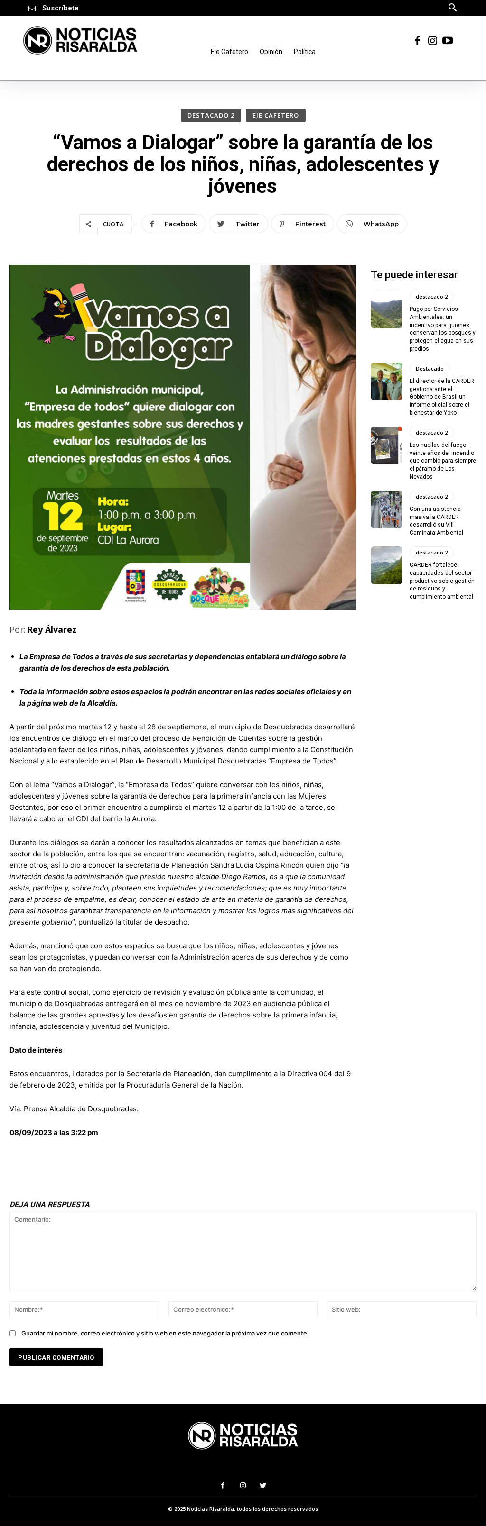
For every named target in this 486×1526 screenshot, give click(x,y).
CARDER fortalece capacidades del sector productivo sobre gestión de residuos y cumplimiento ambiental (442, 581)
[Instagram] (432, 40)
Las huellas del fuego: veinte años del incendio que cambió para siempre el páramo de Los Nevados (443, 460)
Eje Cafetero (275, 115)
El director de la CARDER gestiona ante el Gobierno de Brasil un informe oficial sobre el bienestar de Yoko (442, 396)
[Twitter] (262, 1485)
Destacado (430, 368)
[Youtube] (447, 40)
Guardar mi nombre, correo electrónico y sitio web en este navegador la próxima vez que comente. (165, 1332)
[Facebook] (417, 40)
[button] (453, 7)
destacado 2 (210, 115)
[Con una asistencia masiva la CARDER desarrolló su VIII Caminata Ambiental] (386, 509)
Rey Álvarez (51, 629)
